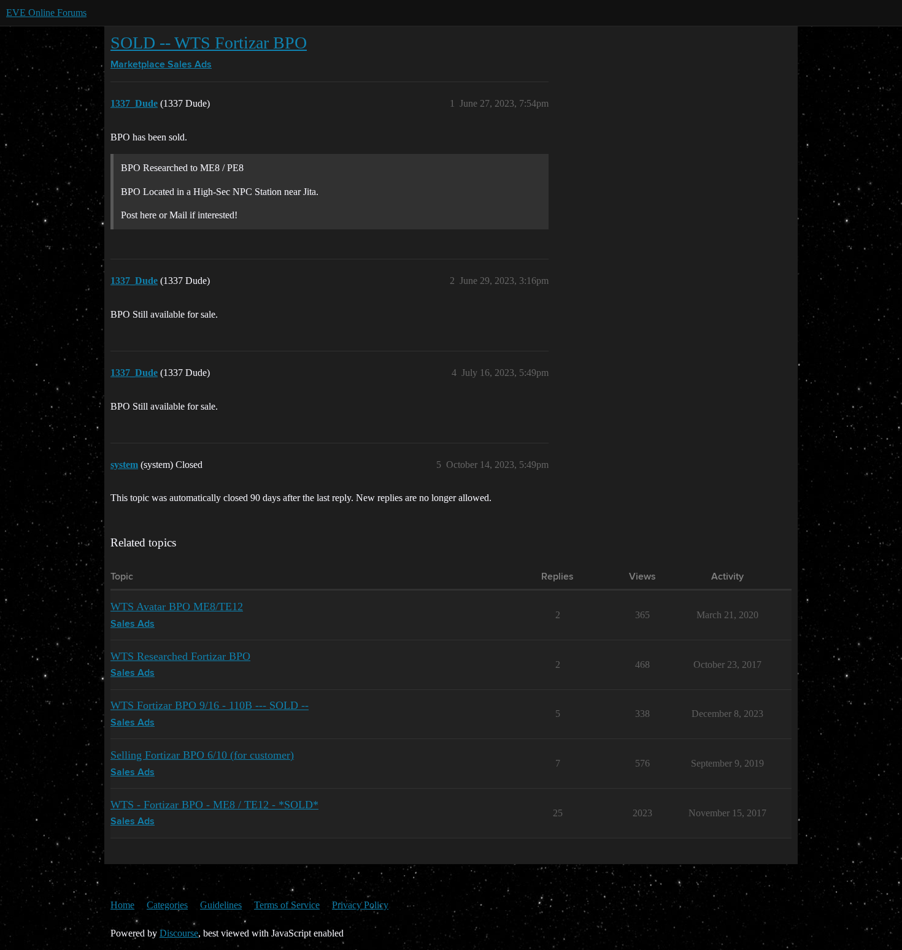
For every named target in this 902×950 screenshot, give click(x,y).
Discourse (179, 933)
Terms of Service (287, 905)
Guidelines (221, 905)
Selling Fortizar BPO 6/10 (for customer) (202, 755)
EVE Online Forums (46, 12)
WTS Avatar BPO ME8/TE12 (176, 606)
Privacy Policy (360, 905)
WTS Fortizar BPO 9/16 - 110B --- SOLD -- (209, 705)
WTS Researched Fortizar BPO (180, 656)
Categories (167, 905)
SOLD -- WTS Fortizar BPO (208, 42)
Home (122, 905)
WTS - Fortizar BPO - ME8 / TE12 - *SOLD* (214, 805)
